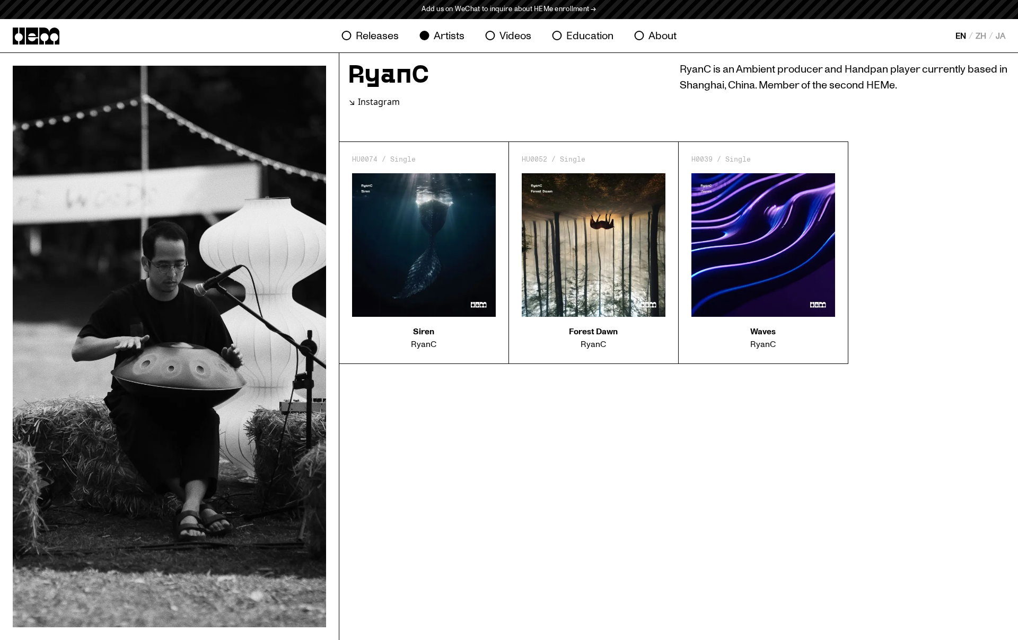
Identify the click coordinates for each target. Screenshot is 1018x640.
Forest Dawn (593, 331)
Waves (763, 331)
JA (1000, 36)
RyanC (423, 344)
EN (960, 36)
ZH (981, 36)
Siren (423, 331)
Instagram (379, 102)
